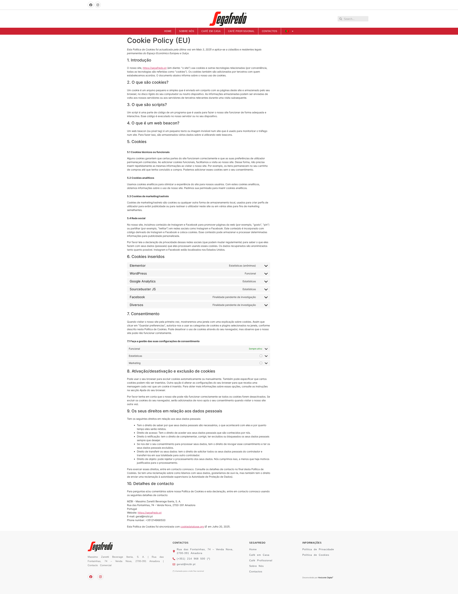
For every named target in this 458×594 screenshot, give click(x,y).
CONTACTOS (269, 31)
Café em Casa (211, 31)
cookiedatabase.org (192, 526)
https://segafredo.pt (155, 67)
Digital (329, 577)
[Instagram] (98, 5)
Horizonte (322, 577)
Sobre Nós (186, 31)
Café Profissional (241, 31)
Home (168, 31)
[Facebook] (91, 5)
